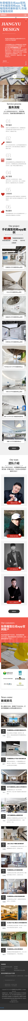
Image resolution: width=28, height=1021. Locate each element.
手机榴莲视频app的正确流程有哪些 (15, 870)
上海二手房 (11, 994)
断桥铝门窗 (7, 996)
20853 (4, 928)
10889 (4, 902)
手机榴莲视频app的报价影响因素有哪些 (16, 896)
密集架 (16, 998)
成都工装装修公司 (5, 994)
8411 (4, 764)
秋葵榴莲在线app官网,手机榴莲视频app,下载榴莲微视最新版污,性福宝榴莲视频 (13, 7)
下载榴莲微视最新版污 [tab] (17, 238)
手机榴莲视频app (16, 996)
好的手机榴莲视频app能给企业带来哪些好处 (17, 787)
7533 (4, 821)
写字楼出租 (24, 993)
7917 (4, 792)
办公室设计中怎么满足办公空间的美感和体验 (17, 922)
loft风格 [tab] (15, 240)
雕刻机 (21, 996)
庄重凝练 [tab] (14, 243)
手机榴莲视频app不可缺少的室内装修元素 (16, 758)
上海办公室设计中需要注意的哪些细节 (15, 843)
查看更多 (14, 448)
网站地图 (2, 1007)
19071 (4, 954)
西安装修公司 (19, 993)
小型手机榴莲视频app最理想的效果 (15, 815)
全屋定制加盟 (6, 998)
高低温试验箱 (11, 998)
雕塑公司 (11, 996)
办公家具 (14, 993)
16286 (4, 849)
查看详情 (5, 61)
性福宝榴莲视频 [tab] (6, 240)
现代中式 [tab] (22, 240)
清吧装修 (10, 993)
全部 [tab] (7, 238)
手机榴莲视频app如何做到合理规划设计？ (17, 730)
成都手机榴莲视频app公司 (19, 994)
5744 (4, 735)
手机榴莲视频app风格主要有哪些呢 (15, 949)
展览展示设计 (20, 998)
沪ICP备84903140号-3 (14, 1002)
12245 (4, 875)
